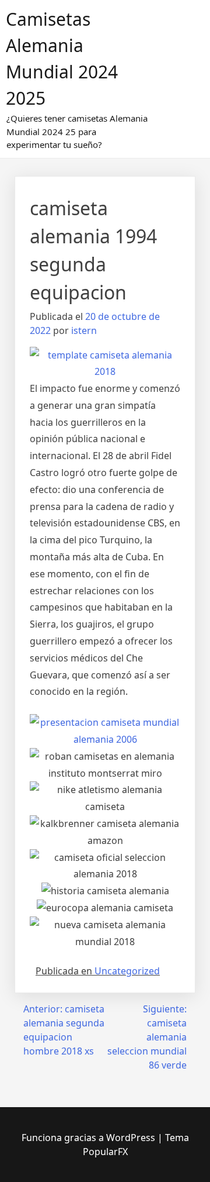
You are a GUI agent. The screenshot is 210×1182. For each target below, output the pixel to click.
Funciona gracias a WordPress (90, 1137)
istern (84, 330)
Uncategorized (127, 970)
